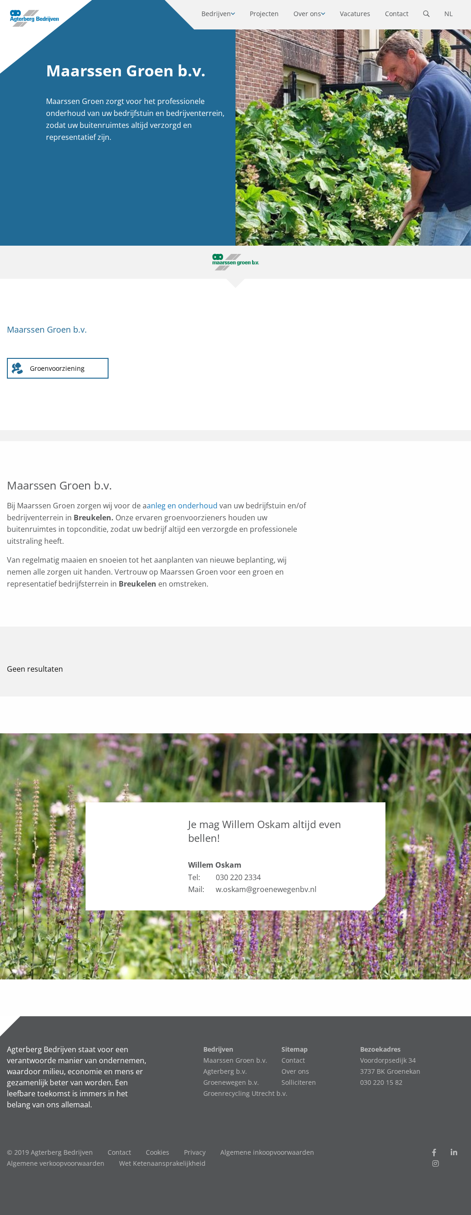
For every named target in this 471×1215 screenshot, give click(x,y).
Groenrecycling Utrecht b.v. (245, 1093)
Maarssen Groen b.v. (235, 1060)
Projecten (264, 13)
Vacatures (355, 13)
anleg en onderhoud (182, 506)
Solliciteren (298, 1082)
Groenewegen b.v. (231, 1082)
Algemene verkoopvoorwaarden (55, 1163)
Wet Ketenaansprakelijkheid (162, 1163)
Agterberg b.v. (225, 1071)
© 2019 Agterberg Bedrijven (50, 1152)
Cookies (157, 1152)
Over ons (307, 13)
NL (448, 13)
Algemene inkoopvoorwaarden (267, 1152)
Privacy (195, 1152)
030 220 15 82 (381, 1082)
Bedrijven (216, 13)
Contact (396, 13)
